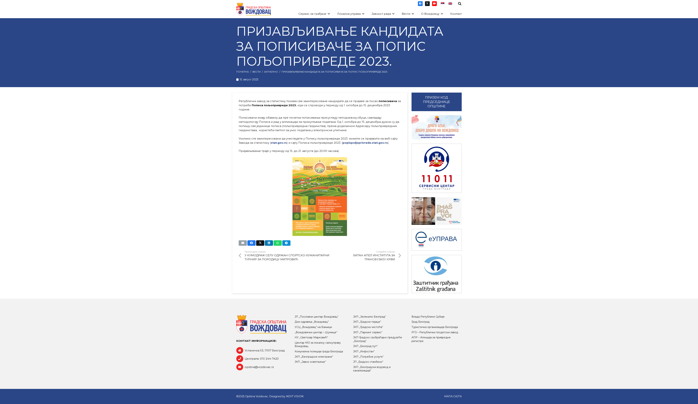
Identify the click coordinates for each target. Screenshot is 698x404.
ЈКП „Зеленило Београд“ (369, 316)
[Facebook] (420, 3)
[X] (427, 3)
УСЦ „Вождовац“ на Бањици (313, 327)
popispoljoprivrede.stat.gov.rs (365, 142)
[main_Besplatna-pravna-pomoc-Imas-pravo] (437, 211)
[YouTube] (434, 3)
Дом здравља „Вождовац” (312, 321)
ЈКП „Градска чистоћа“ (368, 327)
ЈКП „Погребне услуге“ (368, 356)
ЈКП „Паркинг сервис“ (367, 332)
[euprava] (436, 239)
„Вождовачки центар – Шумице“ (316, 332)
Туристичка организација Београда (435, 327)
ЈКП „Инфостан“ (363, 351)
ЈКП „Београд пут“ (365, 346)
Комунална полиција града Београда (319, 351)
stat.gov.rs (279, 142)
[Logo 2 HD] (436, 274)
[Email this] (243, 243)
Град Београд (421, 321)
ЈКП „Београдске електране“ (314, 356)
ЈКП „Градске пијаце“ (367, 321)
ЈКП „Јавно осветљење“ (310, 361)
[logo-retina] (253, 9)
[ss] (436, 168)
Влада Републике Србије (428, 316)
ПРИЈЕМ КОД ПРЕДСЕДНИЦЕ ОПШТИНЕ (436, 101)
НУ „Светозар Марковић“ (311, 337)
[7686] (437, 127)
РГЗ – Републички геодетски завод (435, 332)
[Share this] (251, 243)
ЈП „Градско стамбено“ (368, 361)
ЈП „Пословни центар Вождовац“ (316, 316)
